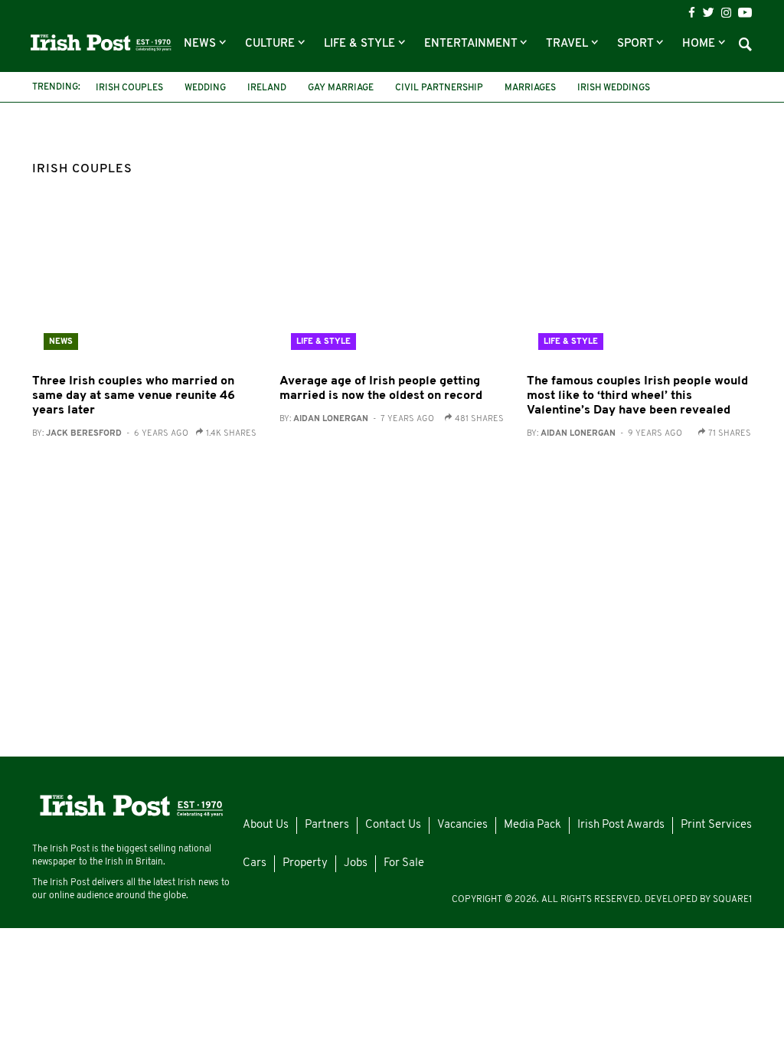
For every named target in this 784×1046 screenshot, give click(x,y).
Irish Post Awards (621, 825)
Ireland (266, 88)
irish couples (129, 88)
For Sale (404, 863)
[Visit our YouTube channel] (745, 12)
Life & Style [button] (361, 44)
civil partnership (439, 88)
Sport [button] (636, 44)
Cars (254, 863)
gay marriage (341, 88)
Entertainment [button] (472, 44)
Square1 (732, 899)
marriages (530, 88)
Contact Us (393, 825)
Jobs (356, 863)
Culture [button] (271, 44)
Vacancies (462, 825)
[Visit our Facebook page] (691, 12)
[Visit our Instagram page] (726, 12)
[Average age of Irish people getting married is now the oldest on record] (391, 286)
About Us (266, 825)
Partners (327, 825)
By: (110, 434)
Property (305, 863)
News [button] (201, 44)
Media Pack (532, 825)
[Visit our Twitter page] (708, 12)
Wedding (205, 88)
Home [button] (700, 44)
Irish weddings (613, 88)
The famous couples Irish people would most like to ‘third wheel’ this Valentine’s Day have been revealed (637, 396)
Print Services (716, 825)
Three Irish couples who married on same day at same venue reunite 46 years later (133, 396)
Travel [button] (568, 44)
